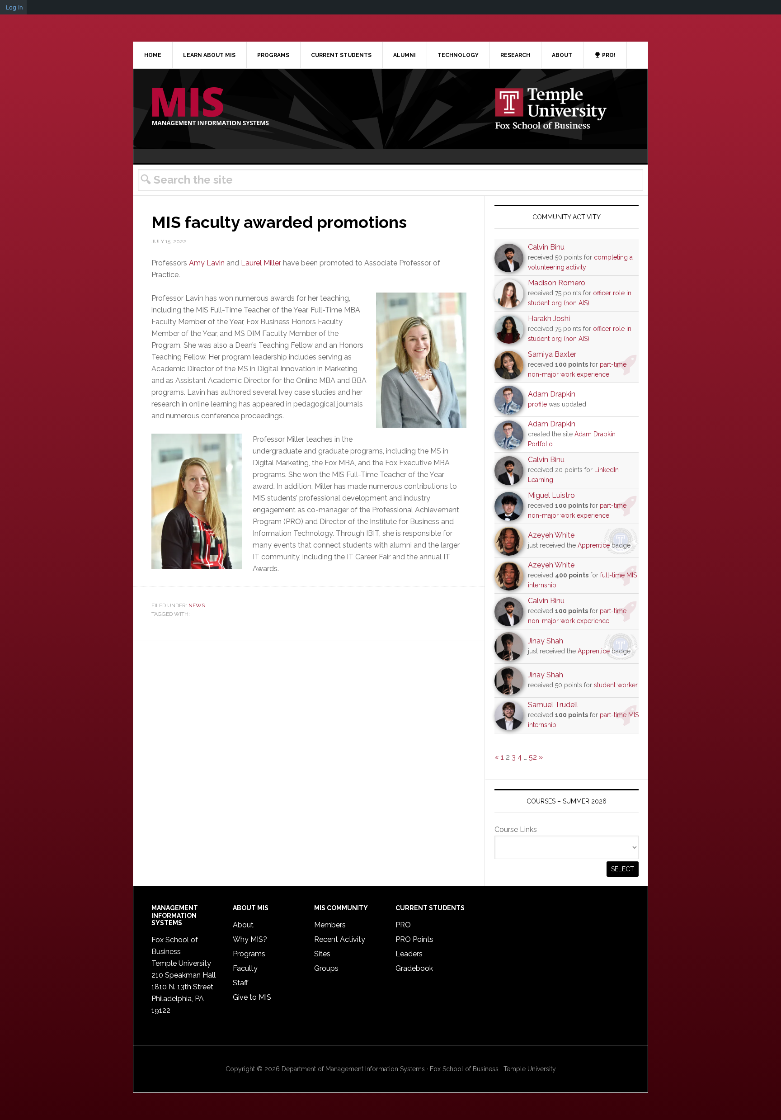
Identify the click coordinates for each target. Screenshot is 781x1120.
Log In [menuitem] (14, 7)
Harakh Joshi (549, 318)
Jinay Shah (545, 641)
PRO (403, 925)
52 (533, 757)
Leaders (409, 954)
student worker (616, 685)
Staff (240, 982)
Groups (326, 968)
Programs (249, 954)
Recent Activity (339, 939)
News (196, 605)
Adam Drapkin (551, 394)
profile (537, 404)
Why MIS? (250, 939)
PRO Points (414, 939)
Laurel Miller (261, 263)
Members (330, 925)
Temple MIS (210, 107)
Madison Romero (556, 283)
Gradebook (414, 968)
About (243, 925)
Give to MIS (252, 997)
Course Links (515, 829)
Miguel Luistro (551, 495)
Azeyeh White (551, 535)
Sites (322, 954)
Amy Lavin (207, 263)
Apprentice (594, 545)
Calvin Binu (546, 247)
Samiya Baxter (552, 354)
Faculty (245, 968)
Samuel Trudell (553, 704)
